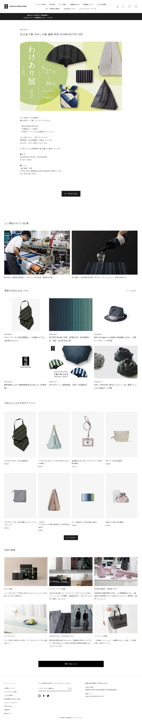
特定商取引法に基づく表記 (12, 699)
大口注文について (70, 9)
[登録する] (69, 688)
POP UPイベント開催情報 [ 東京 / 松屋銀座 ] (68, 385)
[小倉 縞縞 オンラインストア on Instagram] (39, 695)
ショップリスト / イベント (88, 9)
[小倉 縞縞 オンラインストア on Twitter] (48, 695)
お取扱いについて (9, 688)
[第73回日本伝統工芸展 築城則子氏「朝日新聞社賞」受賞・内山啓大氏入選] (71, 314)
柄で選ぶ (53, 4)
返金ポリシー (8, 713)
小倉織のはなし (75, 4)
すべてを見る (131, 291)
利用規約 (7, 710)
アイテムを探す (41, 4)
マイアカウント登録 (10, 692)
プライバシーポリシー (11, 703)
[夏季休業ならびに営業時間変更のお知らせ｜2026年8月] (25, 362)
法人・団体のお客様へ (52, 9)
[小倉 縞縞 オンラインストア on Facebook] (43, 695)
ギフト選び (62, 4)
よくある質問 (101, 4)
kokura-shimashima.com (94, 696)
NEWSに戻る (72, 194)
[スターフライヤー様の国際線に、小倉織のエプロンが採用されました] (25, 314)
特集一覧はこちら (71, 664)
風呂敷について (88, 4)
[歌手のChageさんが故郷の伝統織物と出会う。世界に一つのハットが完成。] (116, 314)
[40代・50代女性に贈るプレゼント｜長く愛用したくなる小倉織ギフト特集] (116, 362)
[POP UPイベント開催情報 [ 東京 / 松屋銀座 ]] (71, 362)
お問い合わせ (8, 706)
